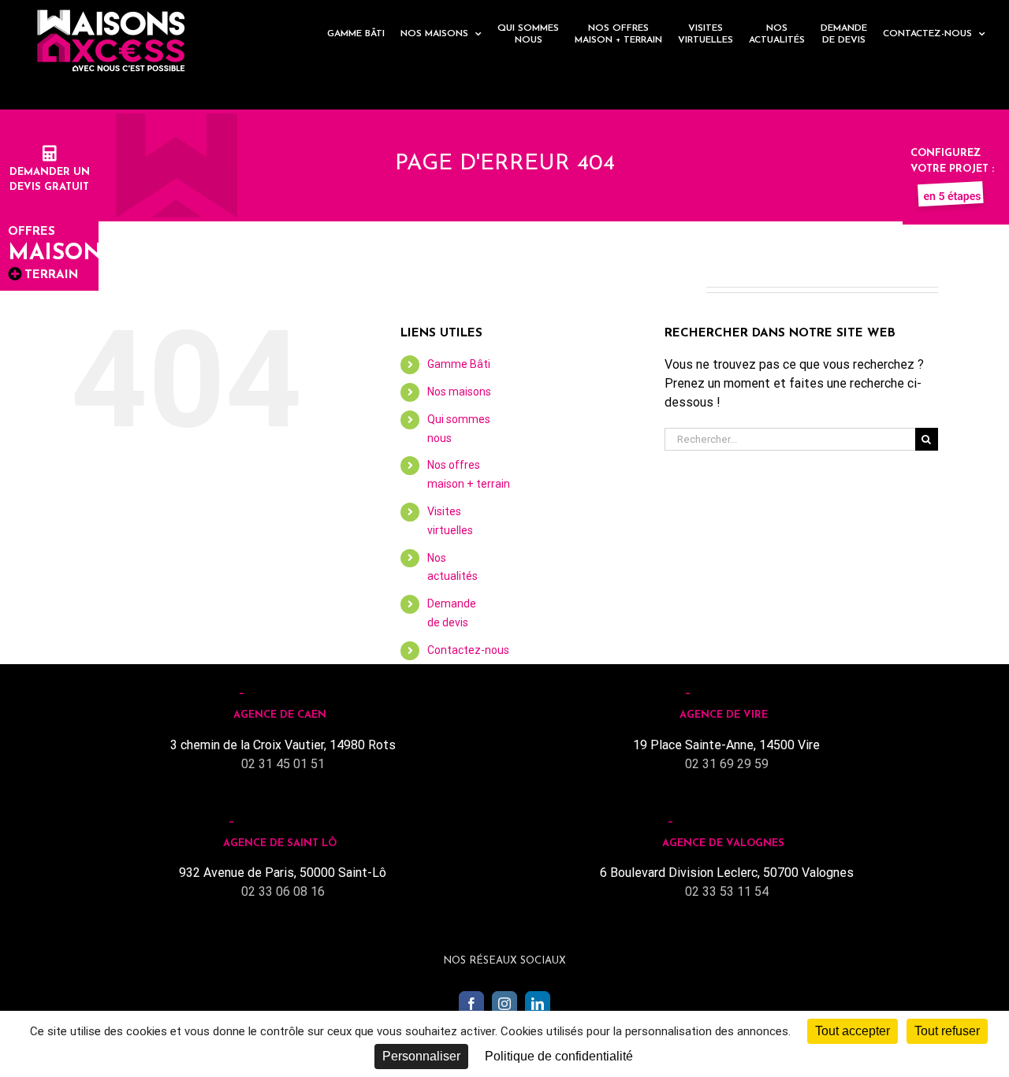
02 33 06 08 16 (283, 891)
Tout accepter (852, 1031)
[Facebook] (471, 1003)
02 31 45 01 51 (283, 763)
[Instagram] (504, 1003)
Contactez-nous (468, 650)
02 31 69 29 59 (727, 763)
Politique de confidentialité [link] (559, 1056)
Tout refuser (947, 1031)
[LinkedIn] (537, 1003)
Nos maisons (459, 391)
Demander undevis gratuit (49, 179)
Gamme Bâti (458, 364)
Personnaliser (421, 1056)
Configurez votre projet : (952, 161)
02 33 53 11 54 (727, 891)
